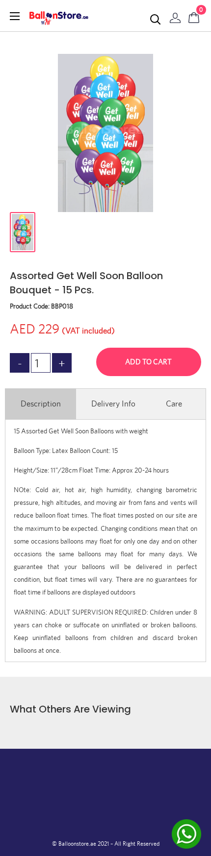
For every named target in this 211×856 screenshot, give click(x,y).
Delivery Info (113, 403)
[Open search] (155, 19)
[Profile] (175, 15)
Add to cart (148, 361)
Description (41, 403)
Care (174, 403)
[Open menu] (15, 16)
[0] (194, 15)
